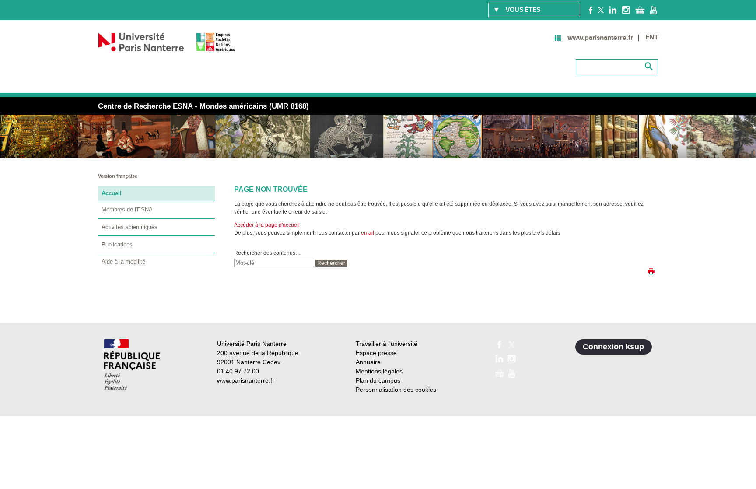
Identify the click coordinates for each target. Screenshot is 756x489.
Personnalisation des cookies (396, 389)
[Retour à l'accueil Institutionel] (132, 364)
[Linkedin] (612, 10)
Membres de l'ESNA (127, 209)
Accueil (112, 193)
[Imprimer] (651, 272)
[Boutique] (640, 10)
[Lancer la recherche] (649, 66)
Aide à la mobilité (123, 261)
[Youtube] (653, 10)
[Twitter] (601, 10)
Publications (117, 244)
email (367, 233)
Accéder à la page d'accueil (267, 225)
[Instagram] (626, 10)
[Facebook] (591, 10)
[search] (274, 263)
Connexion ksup (613, 346)
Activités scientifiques (130, 227)
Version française (117, 176)
